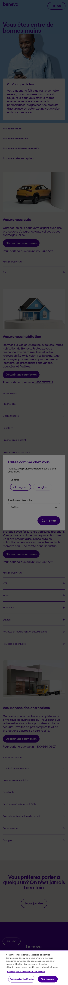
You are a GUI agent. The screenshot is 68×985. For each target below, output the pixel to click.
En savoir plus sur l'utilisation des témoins (26, 971)
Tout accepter (47, 979)
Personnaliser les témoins (22, 979)
